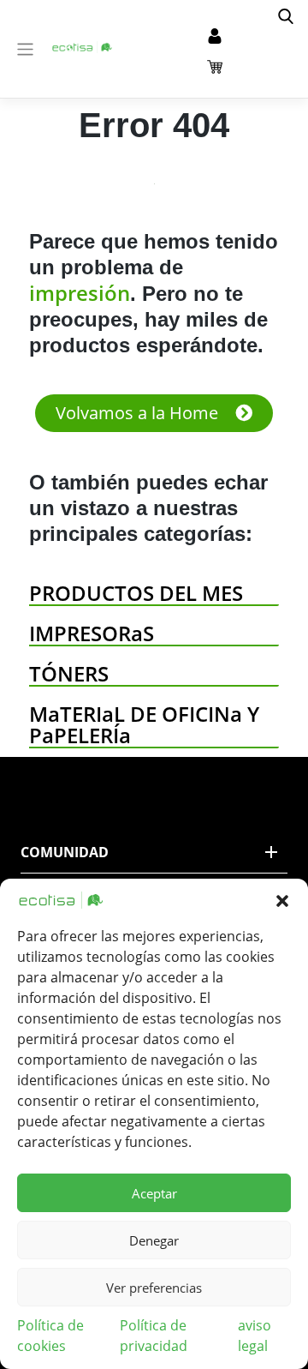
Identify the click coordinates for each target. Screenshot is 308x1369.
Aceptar (154, 1193)
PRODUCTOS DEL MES (136, 593)
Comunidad (65, 852)
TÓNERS (69, 673)
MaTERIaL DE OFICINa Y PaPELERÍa (144, 724)
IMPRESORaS (91, 633)
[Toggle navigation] (25, 49)
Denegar (154, 1240)
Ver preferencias (154, 1287)
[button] (282, 900)
